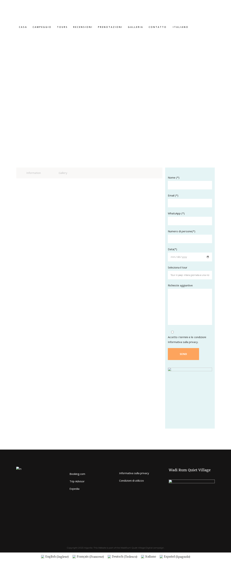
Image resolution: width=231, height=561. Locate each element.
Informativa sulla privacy (183, 342)
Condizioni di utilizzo (131, 480)
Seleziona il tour (177, 267)
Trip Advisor (77, 481)
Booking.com (77, 474)
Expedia (74, 488)
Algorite (88, 547)
